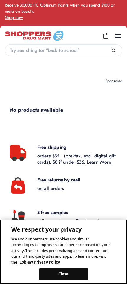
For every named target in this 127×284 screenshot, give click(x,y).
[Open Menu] (117, 36)
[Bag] (106, 36)
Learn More (99, 162)
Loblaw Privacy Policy (39, 262)
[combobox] (63, 50)
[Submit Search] (113, 50)
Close (63, 274)
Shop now (14, 17)
